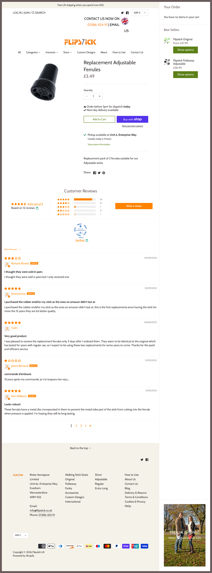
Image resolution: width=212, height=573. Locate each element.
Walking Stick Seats (76, 474)
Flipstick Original (182, 39)
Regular (99, 483)
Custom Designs (74, 497)
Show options (185, 50)
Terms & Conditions (136, 497)
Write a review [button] (134, 205)
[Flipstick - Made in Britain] (125, 20)
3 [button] (81, 425)
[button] (63, 199)
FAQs (128, 506)
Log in (17, 12)
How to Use (132, 474)
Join (27, 12)
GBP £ (137, 12)
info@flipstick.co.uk (41, 510)
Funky (68, 488)
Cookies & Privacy (135, 501)
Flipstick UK (38, 552)
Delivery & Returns (136, 492)
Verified (79, 240)
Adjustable (101, 479)
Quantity (88, 90)
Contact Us (131, 483)
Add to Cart (99, 119)
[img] (12, 258)
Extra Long (101, 488)
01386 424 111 (98, 25)
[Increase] (100, 96)
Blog (127, 488)
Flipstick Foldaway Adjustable (183, 62)
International (72, 501)
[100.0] (80, 230)
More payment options (132, 126)
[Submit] (33, 13)
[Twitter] (122, 13)
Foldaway (70, 483)
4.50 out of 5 (35, 204)
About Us (130, 479)
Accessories (72, 492)
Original (69, 479)
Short (98, 474)
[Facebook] (127, 13)
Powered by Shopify (23, 555)
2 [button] (76, 425)
